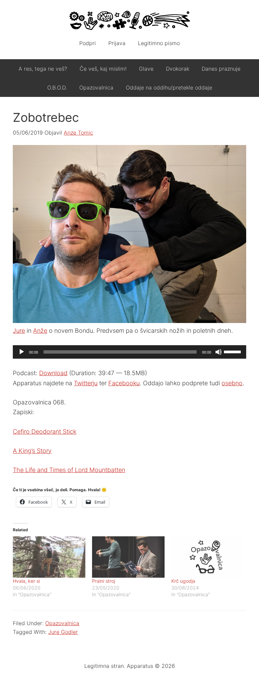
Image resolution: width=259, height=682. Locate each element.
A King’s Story (32, 450)
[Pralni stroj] (128, 557)
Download (53, 372)
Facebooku (124, 383)
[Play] (21, 352)
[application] (129, 352)
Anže (40, 330)
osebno (232, 383)
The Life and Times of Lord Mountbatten (69, 469)
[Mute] (218, 352)
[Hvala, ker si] (49, 557)
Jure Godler (63, 632)
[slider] (233, 351)
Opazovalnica (62, 623)
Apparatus (129, 20)
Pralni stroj (103, 581)
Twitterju (85, 383)
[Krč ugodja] (207, 557)
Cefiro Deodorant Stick (44, 431)
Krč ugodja (183, 581)
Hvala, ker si (26, 581)
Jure (19, 330)
